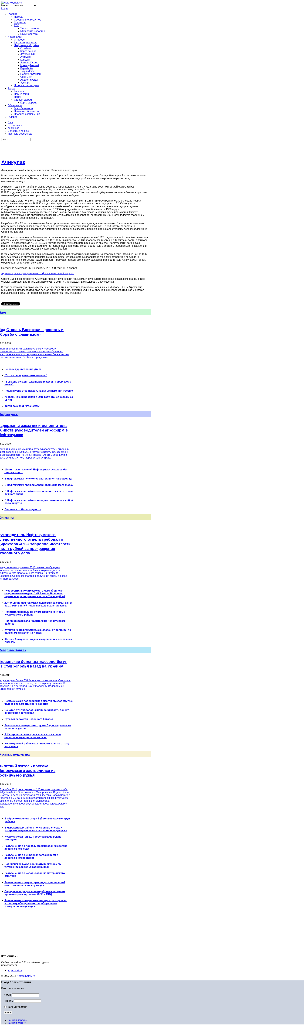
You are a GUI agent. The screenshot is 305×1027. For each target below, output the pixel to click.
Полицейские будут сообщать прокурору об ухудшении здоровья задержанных (32, 865)
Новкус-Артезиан (30, 74)
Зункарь (25, 82)
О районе (25, 48)
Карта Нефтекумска (25, 42)
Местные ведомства (20, 133)
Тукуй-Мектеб (28, 71)
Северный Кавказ (18, 131)
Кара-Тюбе (26, 68)
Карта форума (28, 102)
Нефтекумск (15, 36)
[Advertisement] (74, 148)
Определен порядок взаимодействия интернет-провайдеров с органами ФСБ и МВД (34, 893)
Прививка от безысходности (22, 509)
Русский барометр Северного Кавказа (28, 719)
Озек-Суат (26, 76)
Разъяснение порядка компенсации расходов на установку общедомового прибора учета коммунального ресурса (35, 903)
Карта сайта (15, 970)
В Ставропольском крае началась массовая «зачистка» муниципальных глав (32, 736)
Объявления (15, 105)
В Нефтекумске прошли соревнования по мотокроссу (38, 485)
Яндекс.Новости (30, 28)
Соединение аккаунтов (27, 19)
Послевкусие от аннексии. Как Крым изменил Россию (38, 390)
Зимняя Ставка (29, 62)
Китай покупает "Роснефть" (22, 406)
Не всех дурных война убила (22, 369)
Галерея (12, 117)
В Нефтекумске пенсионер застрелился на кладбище (38, 478)
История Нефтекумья (26, 85)
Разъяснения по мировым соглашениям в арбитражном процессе (31, 856)
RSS (16, 25)
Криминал (13, 128)
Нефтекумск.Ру (26, 976)
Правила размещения (27, 114)
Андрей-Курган (29, 79)
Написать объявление (27, 111)
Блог (10, 122)
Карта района (28, 51)
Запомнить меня (17, 1007)
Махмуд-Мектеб (29, 65)
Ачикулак (25, 56)
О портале (20, 22)
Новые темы (21, 94)
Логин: (7, 995)
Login (4, 8)
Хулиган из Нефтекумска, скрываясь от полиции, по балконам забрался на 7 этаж (37, 631)
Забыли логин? (17, 1023)
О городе (19, 39)
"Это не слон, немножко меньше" (25, 375)
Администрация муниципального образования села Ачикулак (37, 273)
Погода (18, 16)
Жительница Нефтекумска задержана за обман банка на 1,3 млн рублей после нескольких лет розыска (38, 604)
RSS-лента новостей (32, 31)
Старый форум (23, 99)
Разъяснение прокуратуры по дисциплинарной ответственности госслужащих (34, 884)
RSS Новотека (29, 34)
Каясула (25, 59)
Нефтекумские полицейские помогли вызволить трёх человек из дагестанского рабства (38, 702)
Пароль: (8, 1001)
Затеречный (27, 54)
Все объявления (23, 108)
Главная (12, 14)
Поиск (17, 97)
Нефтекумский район (26, 45)
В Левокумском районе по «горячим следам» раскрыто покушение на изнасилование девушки (35, 829)
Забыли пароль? (17, 1020)
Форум (11, 88)
